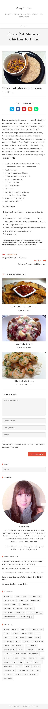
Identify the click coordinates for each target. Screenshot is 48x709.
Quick (14, 245)
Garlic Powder (28, 242)
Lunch (29, 608)
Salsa (14, 662)
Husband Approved (13, 608)
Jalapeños (30, 650)
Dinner (35, 600)
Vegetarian (26, 617)
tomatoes (20, 245)
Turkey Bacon (23, 670)
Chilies (9, 242)
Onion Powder (7, 245)
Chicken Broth (30, 240)
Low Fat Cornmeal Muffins (18, 584)
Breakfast (20, 596)
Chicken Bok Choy (29, 564)
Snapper (38, 662)
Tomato (36, 666)
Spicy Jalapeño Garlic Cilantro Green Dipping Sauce (27, 573)
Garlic (26, 641)
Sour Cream (8, 666)
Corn (20, 242)
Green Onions (17, 646)
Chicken (15, 633)
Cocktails (9, 600)
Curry (30, 637)
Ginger (6, 646)
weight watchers (30, 245)
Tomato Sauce (9, 670)
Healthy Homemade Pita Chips (24, 307)
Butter (14, 629)
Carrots (24, 629)
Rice (42, 658)
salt (21, 662)
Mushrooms (33, 654)
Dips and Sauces (11, 604)
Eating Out (27, 604)
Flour (18, 641)
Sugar (28, 666)
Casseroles (35, 596)
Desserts (23, 600)
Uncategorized (10, 617)
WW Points (8, 678)
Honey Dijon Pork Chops (21, 568)
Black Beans (10, 240)
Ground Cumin (38, 242)
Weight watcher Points (12, 674)
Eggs (37, 637)
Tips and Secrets (34, 613)
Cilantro (15, 242)
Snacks (8, 613)
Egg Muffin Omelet (24, 344)
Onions (6, 658)
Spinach (19, 666)
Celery (6, 633)
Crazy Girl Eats (24, 8)
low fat (40, 650)
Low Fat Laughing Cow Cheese (15, 654)
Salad (6, 662)
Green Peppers (31, 646)
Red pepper (33, 658)
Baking (8, 596)
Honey (20, 650)
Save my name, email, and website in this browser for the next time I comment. (23, 445)
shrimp (28, 662)
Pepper (15, 658)
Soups (20, 613)
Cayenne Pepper (20, 240)
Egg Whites (8, 641)
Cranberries (19, 637)
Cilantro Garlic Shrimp (24, 381)
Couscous (7, 637)
